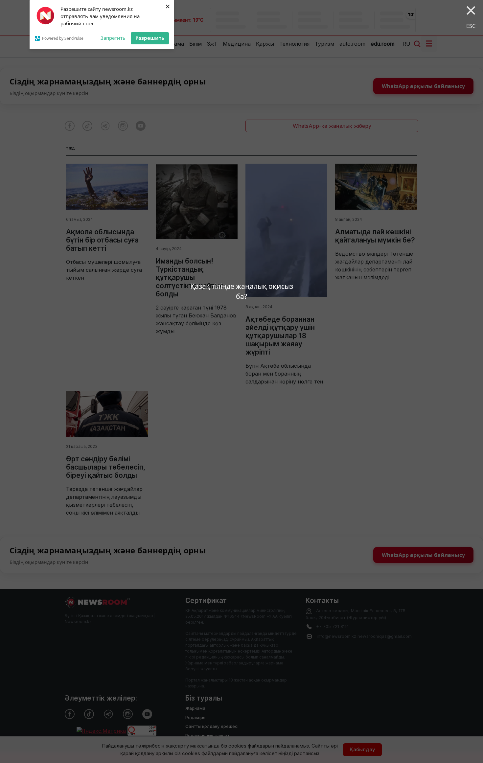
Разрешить (149, 38)
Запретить (113, 38)
